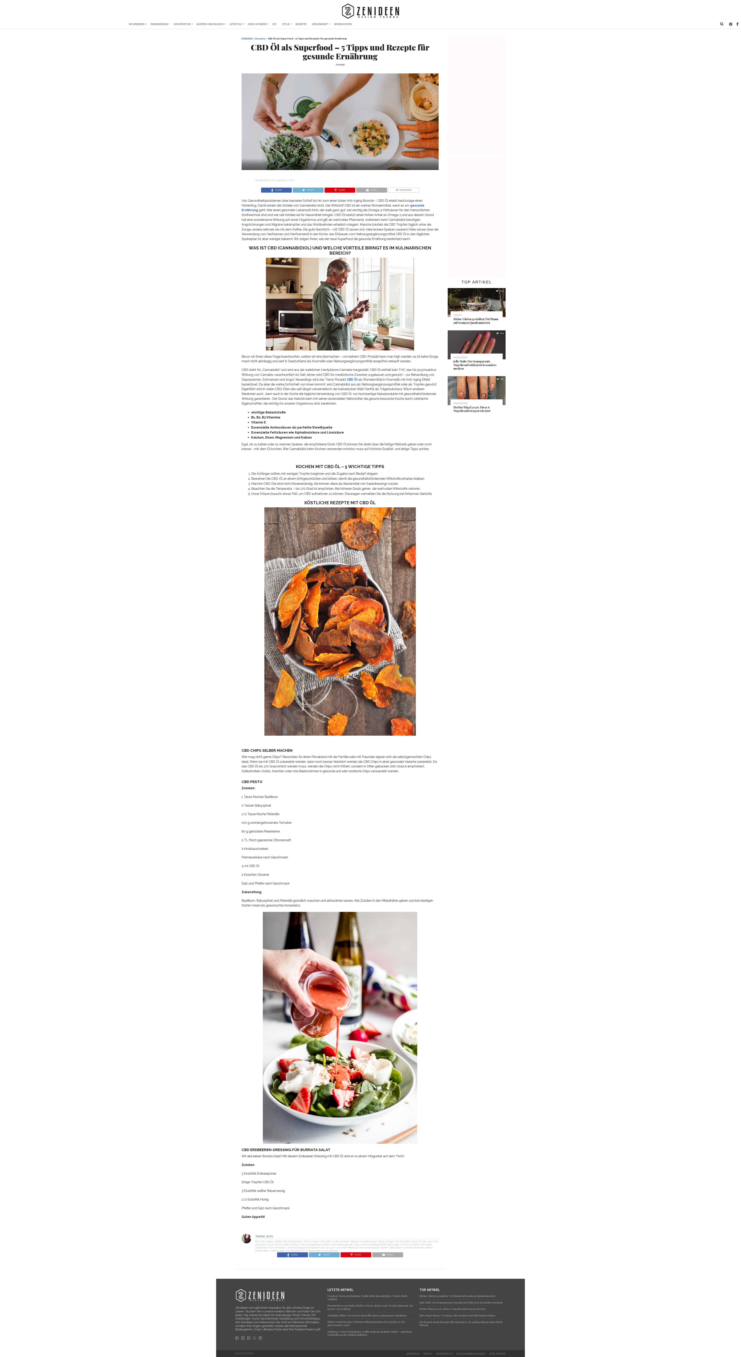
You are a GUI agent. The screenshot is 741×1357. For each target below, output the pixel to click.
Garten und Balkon (209, 24)
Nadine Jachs (264, 1236)
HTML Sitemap (497, 1353)
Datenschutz (444, 1353)
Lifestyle (235, 24)
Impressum (413, 1353)
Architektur (182, 24)
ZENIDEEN (247, 38)
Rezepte (301, 24)
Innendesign (159, 24)
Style (286, 24)
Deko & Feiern (257, 24)
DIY (274, 24)
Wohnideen (137, 24)
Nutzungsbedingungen (470, 1353)
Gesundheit (320, 24)
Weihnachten (343, 24)
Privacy (427, 1353)
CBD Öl (352, 379)
